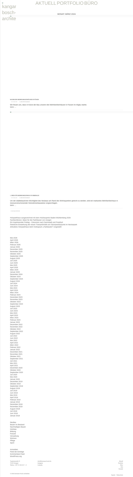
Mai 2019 (13, 395)
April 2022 (14, 343)
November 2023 (16, 299)
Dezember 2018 (16, 404)
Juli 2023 (13, 308)
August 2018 (15, 409)
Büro (121, 465)
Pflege (12, 440)
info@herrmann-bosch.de (44, 461)
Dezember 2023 (16, 297)
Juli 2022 (13, 336)
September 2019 (16, 386)
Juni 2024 (14, 286)
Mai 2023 (13, 313)
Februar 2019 (15, 400)
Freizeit (13, 434)
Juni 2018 (14, 413)
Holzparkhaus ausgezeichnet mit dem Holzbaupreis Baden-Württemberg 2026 (40, 218)
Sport (12, 443)
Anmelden (14, 449)
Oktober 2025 (15, 254)
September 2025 (16, 256)
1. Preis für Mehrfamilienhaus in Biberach (24, 195)
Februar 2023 (15, 320)
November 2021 (16, 354)
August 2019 (15, 388)
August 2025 (15, 258)
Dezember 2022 (16, 324)
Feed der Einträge (17, 452)
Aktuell (121, 461)
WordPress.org (16, 456)
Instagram (40, 463)
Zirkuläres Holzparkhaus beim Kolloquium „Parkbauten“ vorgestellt (36, 227)
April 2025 (14, 267)
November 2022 (16, 327)
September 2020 (16, 372)
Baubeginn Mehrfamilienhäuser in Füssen (24, 99)
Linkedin (40, 465)
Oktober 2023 (15, 302)
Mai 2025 (13, 265)
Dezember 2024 (16, 274)
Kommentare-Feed (17, 454)
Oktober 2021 (15, 356)
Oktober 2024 (15, 277)
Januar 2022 (15, 349)
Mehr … (13, 107)
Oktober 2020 (15, 370)
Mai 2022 (13, 340)
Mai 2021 (13, 363)
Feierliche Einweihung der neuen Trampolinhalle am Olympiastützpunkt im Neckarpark (43, 225)
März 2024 (14, 292)
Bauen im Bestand (17, 425)
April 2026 (14, 240)
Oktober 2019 (15, 384)
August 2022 (15, 334)
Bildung (13, 431)
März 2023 (14, 318)
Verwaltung (14, 436)
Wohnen (13, 438)
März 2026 (14, 242)
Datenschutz (120, 475)
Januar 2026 (15, 247)
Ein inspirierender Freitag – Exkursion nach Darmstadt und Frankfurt (36, 222)
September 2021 (16, 359)
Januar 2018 (15, 416)
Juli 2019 (13, 391)
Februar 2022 (15, 347)
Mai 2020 (13, 377)
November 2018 (16, 406)
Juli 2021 (13, 361)
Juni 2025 (14, 263)
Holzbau (13, 429)
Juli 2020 (13, 375)
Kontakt (121, 469)
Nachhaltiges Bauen (18, 427)
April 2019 (14, 397)
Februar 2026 (15, 245)
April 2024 (14, 290)
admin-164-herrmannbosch (25, 101)
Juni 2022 (14, 338)
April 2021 (14, 365)
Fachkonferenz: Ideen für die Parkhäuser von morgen (30, 220)
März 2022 (14, 345)
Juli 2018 (13, 411)
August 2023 (15, 306)
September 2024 (16, 279)
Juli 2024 (13, 283)
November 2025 (16, 251)
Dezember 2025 (16, 249)
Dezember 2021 (16, 352)
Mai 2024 (13, 288)
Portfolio (120, 463)
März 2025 (14, 270)
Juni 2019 (14, 393)
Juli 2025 (13, 261)
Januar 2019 (15, 402)
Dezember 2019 (16, 381)
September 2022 (16, 331)
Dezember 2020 (16, 368)
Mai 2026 (13, 238)
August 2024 (15, 281)
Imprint (113, 475)
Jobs (122, 467)
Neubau (13, 422)
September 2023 (16, 304)
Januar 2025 (15, 272)
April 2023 (14, 315)
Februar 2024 (15, 295)
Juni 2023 (14, 311)
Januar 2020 (15, 379)
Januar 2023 (15, 322)
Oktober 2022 (15, 329)
